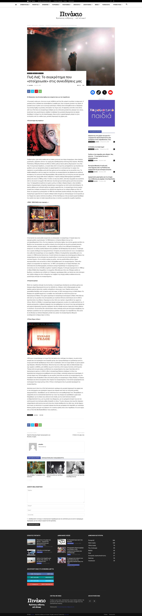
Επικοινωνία (71, 1)
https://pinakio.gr (42, 446)
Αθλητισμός (35, 25)
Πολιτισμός (41, 73)
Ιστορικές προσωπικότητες (73, 564)
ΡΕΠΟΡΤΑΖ (35, 4)
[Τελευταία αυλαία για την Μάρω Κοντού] (56, 467)
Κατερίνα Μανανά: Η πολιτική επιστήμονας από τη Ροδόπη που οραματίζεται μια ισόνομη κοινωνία (99, 167)
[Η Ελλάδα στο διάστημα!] (31, 552)
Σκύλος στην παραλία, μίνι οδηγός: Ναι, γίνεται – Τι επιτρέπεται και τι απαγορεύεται (100, 156)
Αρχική (28, 25)
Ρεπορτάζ (91, 160)
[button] (127, 4)
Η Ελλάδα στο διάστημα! (96, 147)
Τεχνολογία (91, 149)
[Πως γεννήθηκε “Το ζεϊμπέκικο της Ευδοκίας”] (36, 467)
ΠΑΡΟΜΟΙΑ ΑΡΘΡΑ (34, 458)
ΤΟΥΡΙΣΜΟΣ (55, 4)
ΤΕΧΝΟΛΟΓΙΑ (106, 4)
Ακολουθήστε (49, 577)
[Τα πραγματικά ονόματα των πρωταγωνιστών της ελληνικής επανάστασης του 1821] (62, 560)
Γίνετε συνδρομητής (47, 584)
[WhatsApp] (40, 91)
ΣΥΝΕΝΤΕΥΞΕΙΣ (24, 4)
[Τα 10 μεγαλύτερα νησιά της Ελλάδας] (62, 542)
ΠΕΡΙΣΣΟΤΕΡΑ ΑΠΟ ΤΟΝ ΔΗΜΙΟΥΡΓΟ (53, 458)
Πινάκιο (65, 1)
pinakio (31, 85)
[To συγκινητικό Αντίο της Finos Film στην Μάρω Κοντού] (75, 467)
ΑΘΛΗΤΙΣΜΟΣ (87, 4)
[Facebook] (111, 1)
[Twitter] (113, 1)
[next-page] (31, 480)
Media (69, 554)
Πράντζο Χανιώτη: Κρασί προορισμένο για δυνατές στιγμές (38, 435)
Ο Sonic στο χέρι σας (78, 435)
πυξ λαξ (41, 415)
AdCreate (66, 614)
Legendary (41, 25)
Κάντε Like (50, 574)
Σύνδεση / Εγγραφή (58, 1)
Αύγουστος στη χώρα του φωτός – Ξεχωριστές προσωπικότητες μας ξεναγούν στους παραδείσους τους (99, 137)
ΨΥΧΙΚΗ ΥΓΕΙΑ (117, 4)
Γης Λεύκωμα (91, 141)
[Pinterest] (36, 91)
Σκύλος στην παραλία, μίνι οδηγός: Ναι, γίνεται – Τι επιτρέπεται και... (44, 560)
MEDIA (97, 4)
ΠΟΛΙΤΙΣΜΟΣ (66, 4)
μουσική (36, 415)
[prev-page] (28, 480)
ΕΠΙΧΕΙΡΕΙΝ (45, 4)
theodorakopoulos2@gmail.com (65, 607)
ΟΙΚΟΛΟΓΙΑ (76, 4)
